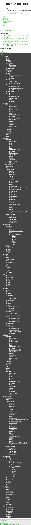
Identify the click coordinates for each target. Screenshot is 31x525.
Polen (7, 134)
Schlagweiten (9, 70)
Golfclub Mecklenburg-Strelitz (15, 189)
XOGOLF (10, 212)
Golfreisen (5, 24)
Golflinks (8, 73)
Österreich (8, 133)
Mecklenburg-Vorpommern (14, 114)
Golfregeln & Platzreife (14, 86)
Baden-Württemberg (13, 106)
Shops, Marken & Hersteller (15, 75)
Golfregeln (8, 61)
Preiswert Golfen (4, 523)
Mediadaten (3, 524)
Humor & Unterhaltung (14, 90)
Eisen (10, 227)
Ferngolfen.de (12, 176)
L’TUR (7, 264)
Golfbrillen (8, 251)
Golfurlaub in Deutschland (11, 262)
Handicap (8, 60)
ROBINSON (8, 267)
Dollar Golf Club (12, 217)
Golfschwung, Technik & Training (16, 88)
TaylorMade (14, 242)
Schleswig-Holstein (13, 126)
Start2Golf (11, 209)
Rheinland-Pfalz (12, 119)
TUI (7, 269)
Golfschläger (9, 226)
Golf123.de (11, 183)
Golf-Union (11, 197)
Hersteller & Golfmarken (14, 234)
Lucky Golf (11, 202)
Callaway (14, 236)
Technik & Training (13, 81)
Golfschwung (12, 101)
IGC (10, 201)
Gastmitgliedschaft (10, 214)
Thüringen (11, 128)
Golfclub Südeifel (13, 191)
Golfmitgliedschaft (7, 21)
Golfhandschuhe (9, 247)
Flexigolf (11, 178)
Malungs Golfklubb (13, 221)
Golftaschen (8, 284)
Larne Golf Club (12, 219)
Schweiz (8, 136)
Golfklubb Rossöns (13, 222)
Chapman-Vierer (12, 66)
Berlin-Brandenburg (13, 109)
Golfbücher (8, 85)
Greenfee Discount (13, 196)
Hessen (10, 113)
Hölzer (10, 229)
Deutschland (8, 105)
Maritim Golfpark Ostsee (14, 204)
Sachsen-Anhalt (12, 123)
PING (13, 241)
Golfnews (11, 95)
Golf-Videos (8, 80)
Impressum (16, 524)
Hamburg (11, 111)
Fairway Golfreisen (10, 259)
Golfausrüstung (6, 22)
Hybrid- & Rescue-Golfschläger (16, 231)
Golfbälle (8, 246)
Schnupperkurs (9, 166)
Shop (4, 25)
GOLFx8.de (11, 184)
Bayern (10, 108)
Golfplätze (5, 18)
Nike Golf (14, 239)
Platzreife (8, 168)
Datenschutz (10, 524)
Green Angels (12, 199)
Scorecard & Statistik (14, 98)
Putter (10, 232)
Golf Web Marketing (13, 181)
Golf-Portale (12, 76)
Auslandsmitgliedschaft (11, 216)
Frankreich (8, 129)
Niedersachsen (12, 116)
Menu (2, 54)
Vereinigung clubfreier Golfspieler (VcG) (18, 211)
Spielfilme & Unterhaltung (14, 83)
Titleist (13, 244)
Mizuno (13, 237)
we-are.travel (9, 272)
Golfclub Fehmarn (13, 186)
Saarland (11, 121)
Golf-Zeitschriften (10, 91)
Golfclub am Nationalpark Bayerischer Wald (18, 188)
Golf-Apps (8, 93)
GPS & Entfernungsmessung (15, 100)
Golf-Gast (11, 193)
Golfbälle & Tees (9, 276)
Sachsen (11, 124)
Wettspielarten (9, 63)
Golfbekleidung (9, 277)
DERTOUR (8, 257)
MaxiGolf (11, 206)
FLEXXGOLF (11, 179)
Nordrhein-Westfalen (13, 153)
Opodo (7, 266)
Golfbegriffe (8, 58)
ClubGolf (11, 171)
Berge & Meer (9, 256)
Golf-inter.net (12, 194)
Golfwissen (5, 16)
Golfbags (8, 252)
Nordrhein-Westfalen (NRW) (15, 118)
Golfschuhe (8, 249)
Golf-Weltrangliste (10, 68)
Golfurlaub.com (9, 261)
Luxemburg (8, 131)
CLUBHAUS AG (12, 173)
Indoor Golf (6, 19)
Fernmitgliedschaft (10, 169)
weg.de (7, 271)
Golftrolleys (8, 286)
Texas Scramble (12, 65)
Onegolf (10, 207)
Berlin (10, 144)
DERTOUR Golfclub (13, 174)
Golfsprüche (8, 71)
